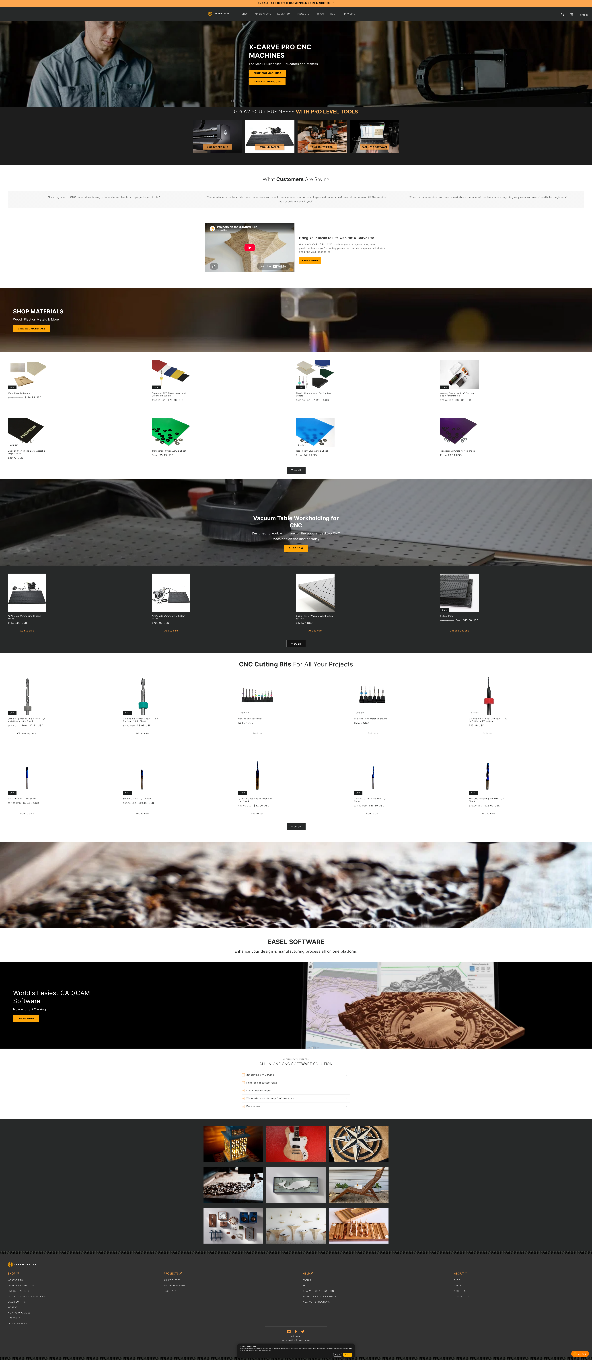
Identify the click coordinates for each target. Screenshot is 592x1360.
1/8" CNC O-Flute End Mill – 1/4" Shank (370, 799)
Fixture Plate (447, 616)
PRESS (457, 1286)
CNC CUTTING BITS (18, 1291)
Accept (347, 1355)
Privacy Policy (288, 1340)
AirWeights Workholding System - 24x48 (25, 617)
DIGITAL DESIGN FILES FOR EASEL (27, 1296)
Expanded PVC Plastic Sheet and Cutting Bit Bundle (169, 394)
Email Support (296, 1336)
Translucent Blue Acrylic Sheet (312, 451)
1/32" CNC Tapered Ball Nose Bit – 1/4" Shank (256, 799)
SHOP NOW (296, 548)
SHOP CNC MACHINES (267, 73)
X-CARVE (12, 1307)
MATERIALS (14, 1318)
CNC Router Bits (322, 147)
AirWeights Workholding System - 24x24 (169, 617)
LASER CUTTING (17, 1302)
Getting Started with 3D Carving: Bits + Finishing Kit (457, 394)
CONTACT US (461, 1296)
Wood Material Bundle (19, 393)
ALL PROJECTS (172, 1280)
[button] (245, 14)
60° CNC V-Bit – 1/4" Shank (137, 798)
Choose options (459, 630)
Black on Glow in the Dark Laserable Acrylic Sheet (26, 452)
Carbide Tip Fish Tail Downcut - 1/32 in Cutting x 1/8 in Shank (488, 720)
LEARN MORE (310, 260)
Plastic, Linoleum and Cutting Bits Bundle (313, 394)
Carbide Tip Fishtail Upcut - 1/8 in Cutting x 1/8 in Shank (140, 720)
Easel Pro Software (375, 147)
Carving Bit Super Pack (250, 718)
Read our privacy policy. (263, 1350)
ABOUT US (460, 1291)
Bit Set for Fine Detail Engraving (370, 718)
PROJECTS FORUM (174, 1286)
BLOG (457, 1280)
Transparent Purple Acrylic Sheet (457, 451)
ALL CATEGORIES (17, 1324)
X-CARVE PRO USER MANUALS (319, 1296)
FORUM (307, 1280)
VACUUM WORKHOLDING (21, 1286)
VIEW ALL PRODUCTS (267, 81)
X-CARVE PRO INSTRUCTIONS (319, 1291)
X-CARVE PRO (15, 1280)
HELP (305, 1286)
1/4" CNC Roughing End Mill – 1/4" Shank (487, 799)
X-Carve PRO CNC (217, 147)
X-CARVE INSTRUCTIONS (316, 1302)
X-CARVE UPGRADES (19, 1313)
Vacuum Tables (270, 147)
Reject (337, 1355)
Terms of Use (304, 1340)
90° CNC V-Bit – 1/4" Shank (22, 798)
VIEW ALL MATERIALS (31, 328)
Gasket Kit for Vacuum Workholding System (314, 617)
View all (296, 470)
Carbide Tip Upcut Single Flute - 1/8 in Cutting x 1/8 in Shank (27, 720)
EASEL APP (170, 1291)
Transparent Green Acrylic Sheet (169, 451)
